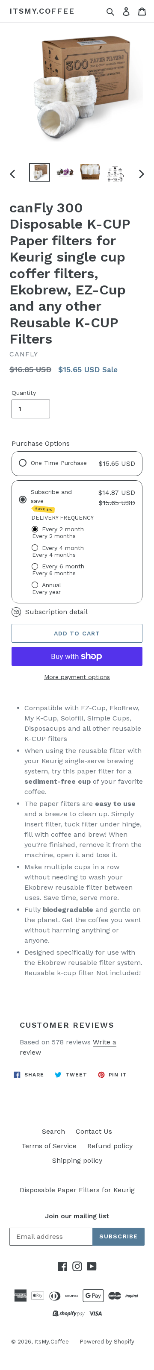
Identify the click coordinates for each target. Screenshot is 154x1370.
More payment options (77, 676)
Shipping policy (77, 1160)
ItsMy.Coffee (42, 10)
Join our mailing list (77, 1216)
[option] (39, 172)
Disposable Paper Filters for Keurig (77, 1190)
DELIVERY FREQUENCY (62, 517)
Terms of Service (49, 1146)
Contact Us (94, 1131)
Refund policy (110, 1146)
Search (53, 1131)
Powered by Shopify (107, 1341)
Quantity (24, 392)
